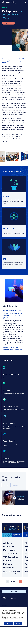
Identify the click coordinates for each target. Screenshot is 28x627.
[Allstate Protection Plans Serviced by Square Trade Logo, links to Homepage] (9, 2)
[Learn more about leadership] (14, 222)
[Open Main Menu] (24, 2)
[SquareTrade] (9, 598)
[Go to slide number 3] (16, 581)
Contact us (4, 605)
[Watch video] (14, 498)
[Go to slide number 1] (11, 581)
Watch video (6, 485)
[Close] (24, 608)
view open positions (8, 23)
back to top (14, 591)
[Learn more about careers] (14, 191)
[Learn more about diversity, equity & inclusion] (14, 254)
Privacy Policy (7, 619)
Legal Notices (17, 605)
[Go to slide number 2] (14, 581)
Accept (18, 623)
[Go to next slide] (20, 581)
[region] (13, 616)
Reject (8, 623)
